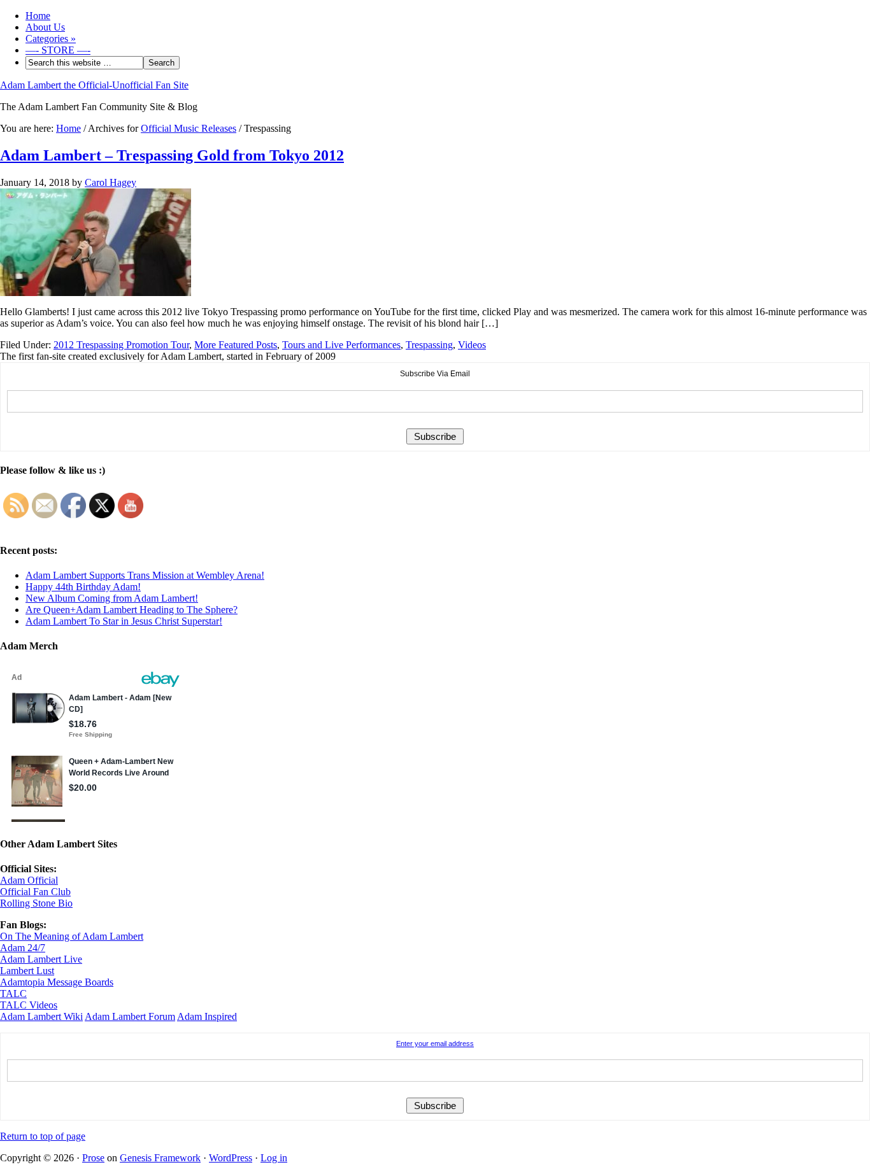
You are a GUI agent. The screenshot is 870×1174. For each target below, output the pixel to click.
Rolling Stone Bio (36, 903)
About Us (45, 27)
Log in (273, 1157)
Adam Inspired (207, 1016)
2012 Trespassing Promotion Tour (121, 344)
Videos (472, 344)
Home (37, 15)
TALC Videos (28, 1005)
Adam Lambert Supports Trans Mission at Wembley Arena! (144, 575)
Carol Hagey (110, 182)
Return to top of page (42, 1136)
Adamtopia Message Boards (56, 982)
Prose (93, 1157)
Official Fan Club (35, 891)
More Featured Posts (235, 344)
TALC (13, 993)
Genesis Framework (160, 1157)
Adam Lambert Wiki (41, 1016)
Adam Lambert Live (41, 959)
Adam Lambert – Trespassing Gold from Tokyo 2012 (172, 155)
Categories (50, 38)
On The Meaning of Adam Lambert (71, 936)
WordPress (230, 1157)
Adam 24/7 (22, 947)
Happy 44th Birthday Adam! (83, 586)
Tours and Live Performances (341, 344)
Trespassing (429, 344)
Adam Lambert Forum (130, 1016)
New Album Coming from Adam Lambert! (111, 598)
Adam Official (29, 880)
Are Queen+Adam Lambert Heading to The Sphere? (131, 609)
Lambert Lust (27, 970)
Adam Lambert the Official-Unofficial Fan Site (94, 85)
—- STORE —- (57, 50)
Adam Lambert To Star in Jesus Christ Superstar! (123, 621)
